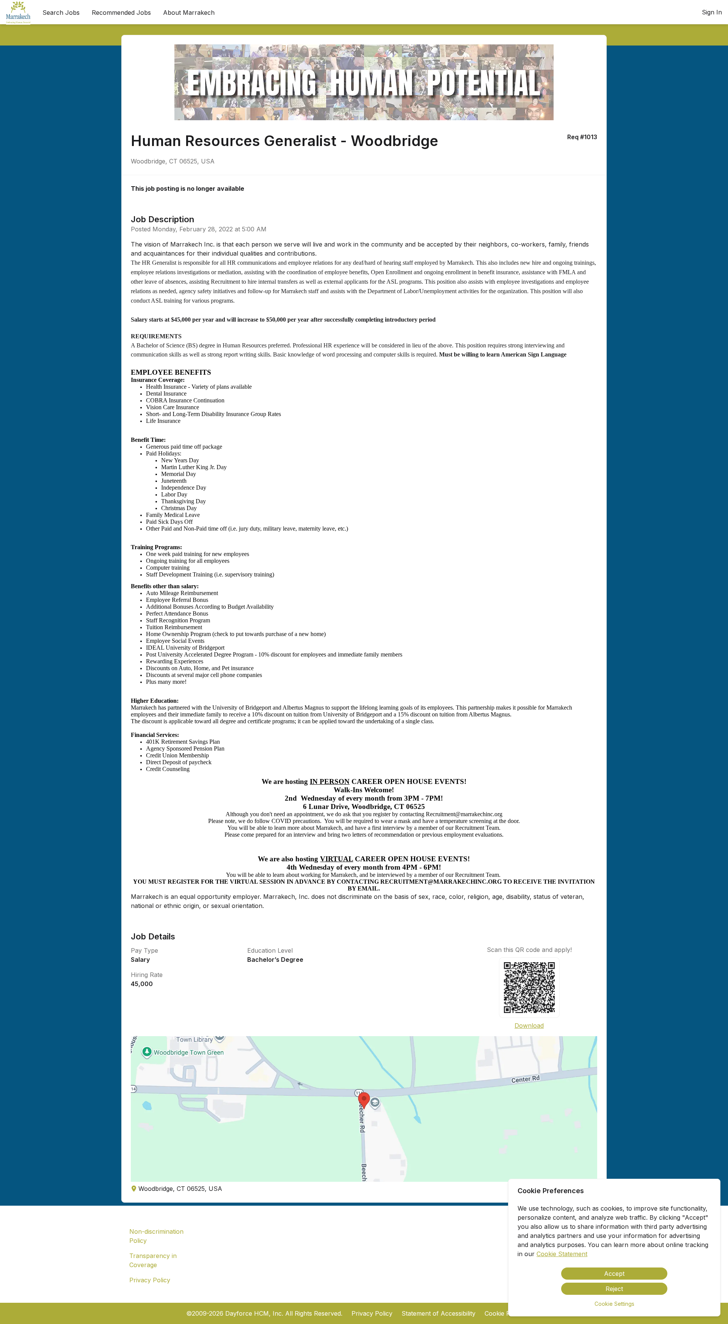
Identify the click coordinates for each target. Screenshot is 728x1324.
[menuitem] (18, 12)
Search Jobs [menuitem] (61, 12)
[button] (364, 1109)
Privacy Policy (149, 1280)
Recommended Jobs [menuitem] (121, 12)
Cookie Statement (562, 1254)
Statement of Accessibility (438, 1313)
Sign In (712, 12)
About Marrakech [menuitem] (189, 12)
